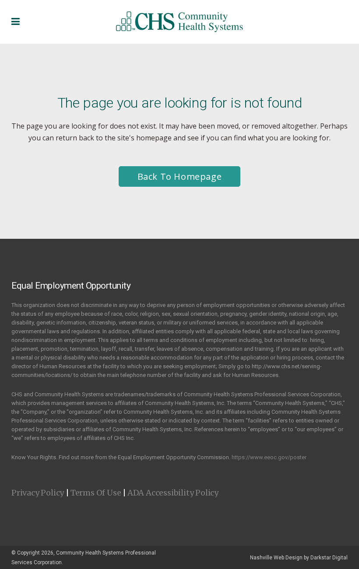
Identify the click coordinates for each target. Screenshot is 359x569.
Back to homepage (179, 176)
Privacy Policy (37, 493)
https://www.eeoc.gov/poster (269, 457)
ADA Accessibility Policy (172, 493)
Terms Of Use (95, 493)
